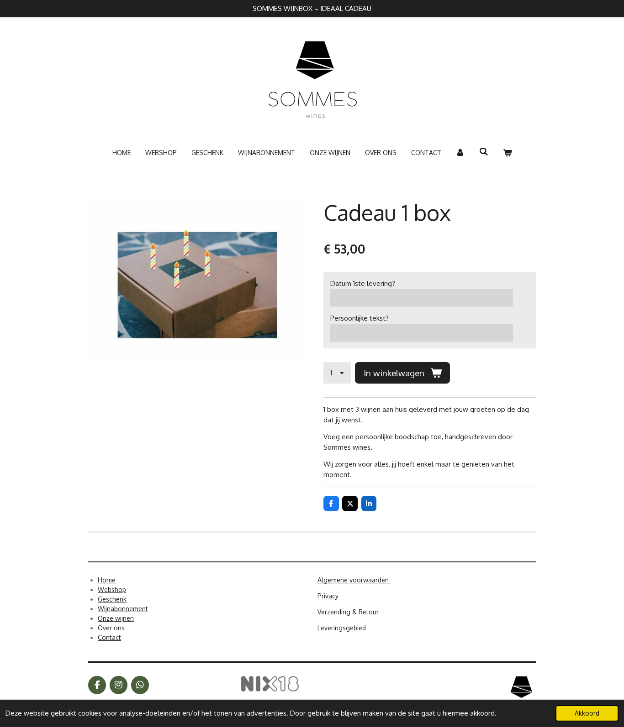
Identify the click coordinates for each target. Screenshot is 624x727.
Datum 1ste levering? (362, 283)
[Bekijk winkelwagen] (507, 152)
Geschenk (112, 599)
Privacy (327, 596)
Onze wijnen (116, 618)
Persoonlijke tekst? (359, 318)
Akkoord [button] (587, 713)
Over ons (111, 628)
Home (107, 580)
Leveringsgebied (341, 628)
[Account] (460, 152)
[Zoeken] (483, 151)
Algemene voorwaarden (354, 580)
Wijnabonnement (123, 609)
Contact (109, 637)
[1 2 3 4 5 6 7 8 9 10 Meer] (337, 373)
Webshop (112, 589)
